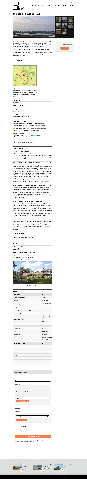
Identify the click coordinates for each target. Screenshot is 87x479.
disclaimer (67, 477)
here (47, 339)
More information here (36, 135)
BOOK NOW (64, 48)
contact (72, 477)
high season (44, 318)
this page (31, 142)
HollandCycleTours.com (22, 477)
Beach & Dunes (47, 468)
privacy (63, 477)
